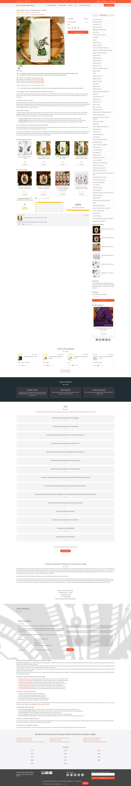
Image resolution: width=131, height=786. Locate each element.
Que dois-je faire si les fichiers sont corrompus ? (66, 460)
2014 (65, 763)
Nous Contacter (109, 5)
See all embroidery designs (99, 205)
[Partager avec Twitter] (75, 28)
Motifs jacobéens (96, 152)
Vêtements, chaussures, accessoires (101, 91)
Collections (95, 94)
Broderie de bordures (97, 76)
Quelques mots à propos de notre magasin (65, 418)
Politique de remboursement (65, 537)
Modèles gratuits (96, 131)
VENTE (94, 203)
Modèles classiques (97, 89)
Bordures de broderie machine (26, 683)
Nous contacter (65, 551)
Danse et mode (96, 104)
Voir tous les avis (65, 371)
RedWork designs (97, 198)
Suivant (85, 18)
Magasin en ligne (51, 5)
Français (101, 1)
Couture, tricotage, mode (98, 210)
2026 (65, 750)
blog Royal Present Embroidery (44, 727)
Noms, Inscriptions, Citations (99, 168)
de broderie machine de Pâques (73, 105)
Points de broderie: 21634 (38, 82)
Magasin (18, 14)
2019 (98, 757)
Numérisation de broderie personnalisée (60, 741)
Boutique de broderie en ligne (24, 738)
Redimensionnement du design (91, 740)
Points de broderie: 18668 (38, 81)
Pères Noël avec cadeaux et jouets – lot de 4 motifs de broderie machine (62, 188)
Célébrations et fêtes (97, 27)
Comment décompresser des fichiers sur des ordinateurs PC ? (65, 435)
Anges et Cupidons (97, 42)
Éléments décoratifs (97, 109)
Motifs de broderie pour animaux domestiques (103, 192)
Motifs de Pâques (25, 14)
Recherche (104, 15)
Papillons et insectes (97, 81)
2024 (32, 753)
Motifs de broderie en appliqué (26, 682)
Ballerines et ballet (97, 65)
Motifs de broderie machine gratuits (92, 738)
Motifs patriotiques (97, 190)
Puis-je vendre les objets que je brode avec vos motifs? (65, 503)
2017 (65, 760)
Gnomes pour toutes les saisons (100, 139)
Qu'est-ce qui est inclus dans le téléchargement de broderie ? (65, 452)
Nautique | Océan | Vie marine (99, 170)
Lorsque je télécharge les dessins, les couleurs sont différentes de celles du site (65, 477)
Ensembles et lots (97, 24)
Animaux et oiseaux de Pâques (37, 14)
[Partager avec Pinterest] (69, 28)
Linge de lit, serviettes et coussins (100, 68)
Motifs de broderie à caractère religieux (101, 200)
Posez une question (34, 12)
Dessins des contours (97, 187)
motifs (60, 105)
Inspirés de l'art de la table (99, 157)
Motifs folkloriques (97, 129)
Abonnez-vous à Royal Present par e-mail (100, 772)
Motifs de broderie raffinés (99, 182)
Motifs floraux (96, 124)
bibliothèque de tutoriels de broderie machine (75, 727)
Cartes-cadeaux (96, 137)
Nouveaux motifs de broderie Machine (59, 738)
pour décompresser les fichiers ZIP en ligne (39, 704)
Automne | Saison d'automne (99, 34)
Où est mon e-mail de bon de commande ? (65, 520)
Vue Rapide (24, 149)
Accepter (85, 783)
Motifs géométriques (97, 142)
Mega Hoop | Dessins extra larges (100, 162)
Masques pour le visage (98, 121)
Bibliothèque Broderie (55, 740)
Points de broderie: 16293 (37, 79)
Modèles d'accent (97, 55)
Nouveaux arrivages (97, 19)
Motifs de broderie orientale (99, 179)
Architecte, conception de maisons (100, 47)
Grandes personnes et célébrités (100, 144)
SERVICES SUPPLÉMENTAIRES (99, 29)
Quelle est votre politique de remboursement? (65, 469)
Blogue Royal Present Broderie (24, 740)
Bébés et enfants (96, 71)
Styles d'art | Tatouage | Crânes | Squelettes (102, 50)
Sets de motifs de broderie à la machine (102, 208)
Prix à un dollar (96, 185)
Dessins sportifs (96, 213)
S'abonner (103, 300)
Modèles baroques (97, 63)
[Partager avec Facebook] (72, 28)
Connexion (21, 1)
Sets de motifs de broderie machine (27, 687)
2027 (32, 750)
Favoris (28, 1)
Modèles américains (97, 58)
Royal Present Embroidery (25, 5)
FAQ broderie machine (57, 727)
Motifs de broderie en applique (100, 53)
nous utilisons (63, 784)
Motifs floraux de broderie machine (27, 679)
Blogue (70, 5)
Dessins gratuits (62, 5)
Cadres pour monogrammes (25, 680)
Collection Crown (97, 99)
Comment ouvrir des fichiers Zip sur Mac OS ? (65, 443)
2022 (98, 753)
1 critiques (27, 12)
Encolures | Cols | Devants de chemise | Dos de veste (103, 173)
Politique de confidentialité (65, 528)
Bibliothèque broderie (84, 5)
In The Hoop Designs (97, 150)
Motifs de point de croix (98, 96)
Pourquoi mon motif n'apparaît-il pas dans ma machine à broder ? (65, 486)
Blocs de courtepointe (98, 195)
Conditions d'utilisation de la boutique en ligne (95, 741)
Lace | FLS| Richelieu (97, 160)
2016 (98, 760)
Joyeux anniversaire (97, 60)
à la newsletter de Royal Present (99, 294)
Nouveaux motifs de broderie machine (27, 688)
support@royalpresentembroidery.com (43, 649)
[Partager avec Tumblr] (78, 28)
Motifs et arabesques (97, 45)
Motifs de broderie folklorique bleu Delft (102, 112)
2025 (98, 750)
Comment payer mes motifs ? (65, 511)
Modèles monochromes (98, 165)
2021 (32, 757)
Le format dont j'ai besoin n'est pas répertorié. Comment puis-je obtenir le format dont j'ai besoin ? (65, 494)
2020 (65, 757)
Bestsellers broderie (97, 22)
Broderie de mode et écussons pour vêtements (101, 118)
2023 (65, 753)
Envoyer (70, 649)
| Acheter (24, 164)
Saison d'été (95, 37)
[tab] (25, 198)
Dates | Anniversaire (97, 107)
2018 (32, 760)
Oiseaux (94, 73)
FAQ (76, 5)
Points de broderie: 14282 (37, 77)
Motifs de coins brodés (24, 685)
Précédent (71, 18)
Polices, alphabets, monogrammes (100, 126)
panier (113, 1)
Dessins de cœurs (97, 147)
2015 (32, 763)
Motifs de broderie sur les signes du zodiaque (103, 218)
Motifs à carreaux (96, 86)
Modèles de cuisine (97, 155)
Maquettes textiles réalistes (99, 221)
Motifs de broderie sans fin (99, 114)
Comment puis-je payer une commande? (65, 426)
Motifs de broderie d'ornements (100, 177)
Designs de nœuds (97, 78)
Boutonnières (96, 83)
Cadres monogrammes (98, 134)
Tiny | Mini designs (97, 216)
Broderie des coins (97, 102)
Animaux (95, 40)
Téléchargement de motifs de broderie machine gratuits (30, 741)
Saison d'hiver (96, 32)
